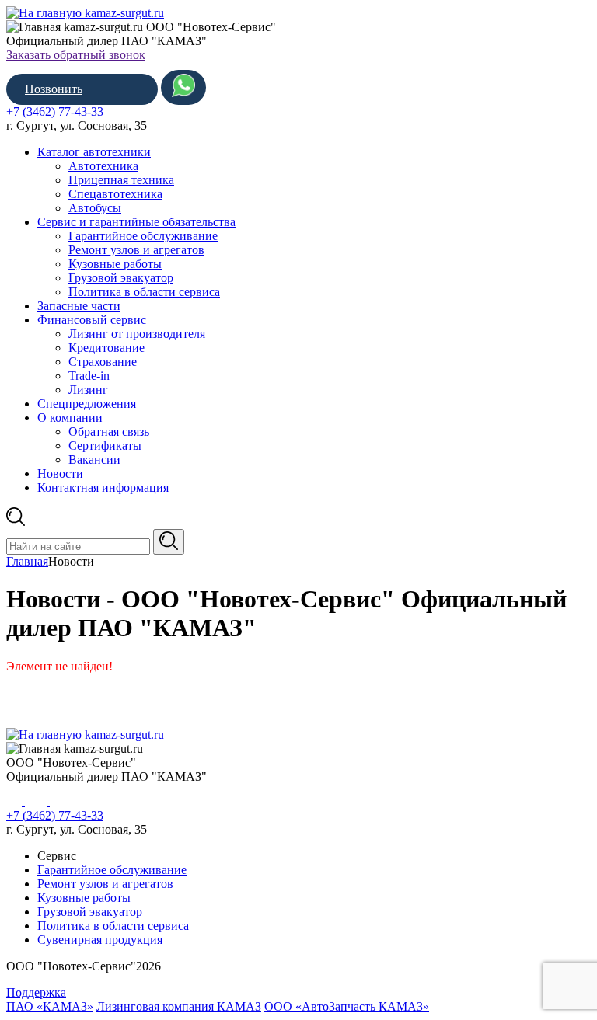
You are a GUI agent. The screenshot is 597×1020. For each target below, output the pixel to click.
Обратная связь (108, 431)
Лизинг (88, 389)
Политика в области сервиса (144, 291)
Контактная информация (103, 487)
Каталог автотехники (94, 151)
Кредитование (106, 347)
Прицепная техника (121, 179)
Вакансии (94, 459)
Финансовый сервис (91, 319)
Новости (60, 473)
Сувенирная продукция (99, 939)
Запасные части (78, 305)
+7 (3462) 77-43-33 (54, 111)
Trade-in (89, 375)
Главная (27, 561)
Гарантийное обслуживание (143, 235)
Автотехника (103, 165)
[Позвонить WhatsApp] (183, 87)
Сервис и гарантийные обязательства (136, 221)
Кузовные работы (115, 263)
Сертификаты (104, 445)
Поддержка (36, 992)
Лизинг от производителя (136, 333)
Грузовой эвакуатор (120, 277)
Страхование (102, 361)
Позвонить (53, 89)
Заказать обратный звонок (75, 54)
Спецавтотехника (115, 193)
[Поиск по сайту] (168, 542)
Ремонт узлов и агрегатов (136, 249)
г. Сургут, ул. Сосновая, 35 (76, 125)
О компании (70, 417)
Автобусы (94, 207)
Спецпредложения (86, 403)
